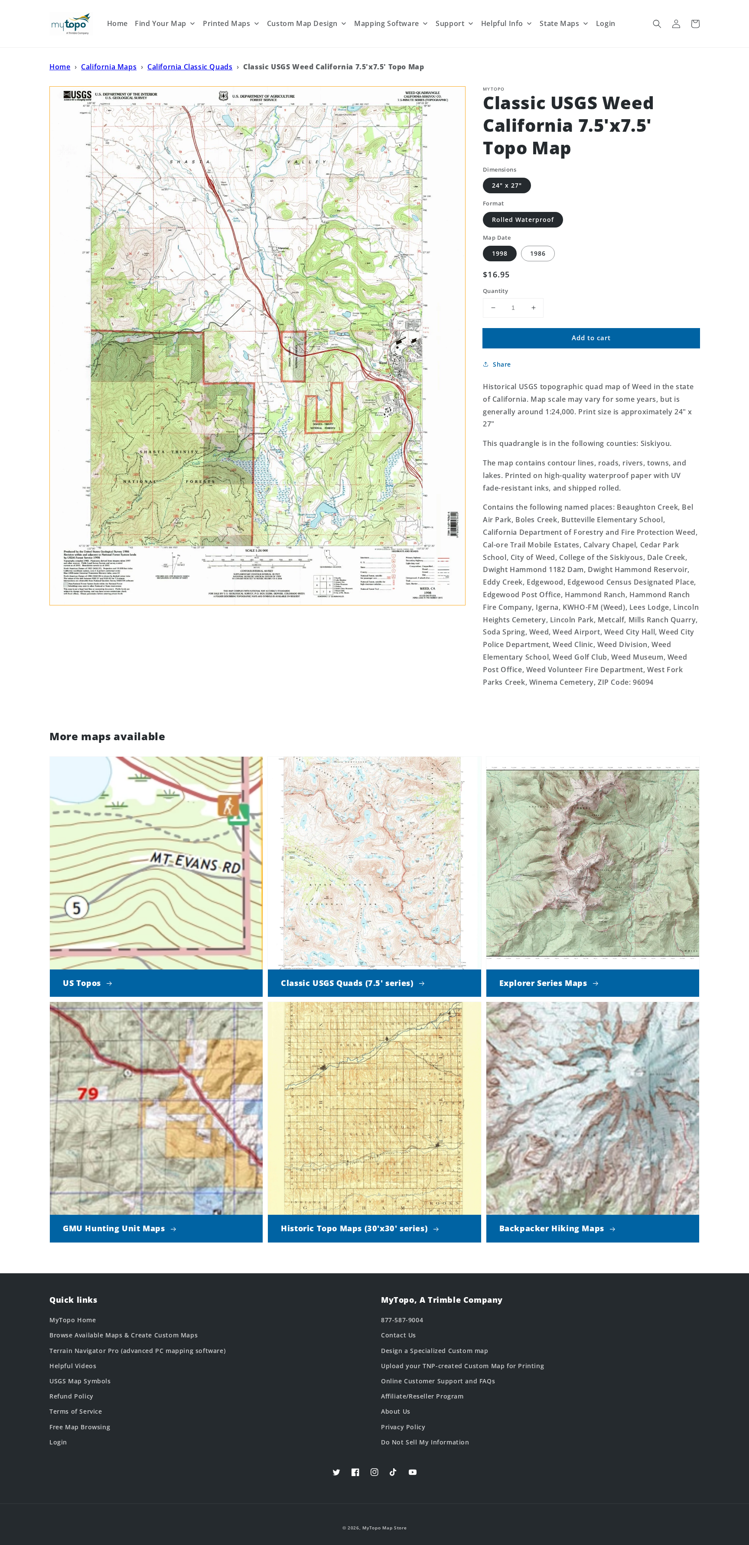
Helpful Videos (72, 1366)
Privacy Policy (403, 1427)
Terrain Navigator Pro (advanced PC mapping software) (137, 1351)
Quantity (495, 291)
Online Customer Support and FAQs (438, 1381)
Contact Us (398, 1335)
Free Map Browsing (79, 1427)
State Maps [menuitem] (559, 23)
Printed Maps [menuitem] (226, 23)
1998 (500, 253)
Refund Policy (71, 1396)
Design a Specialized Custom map (434, 1351)
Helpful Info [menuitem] (502, 23)
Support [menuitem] (450, 23)
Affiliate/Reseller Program (422, 1396)
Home (59, 67)
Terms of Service (75, 1411)
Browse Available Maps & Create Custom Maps (123, 1335)
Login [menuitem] (605, 23)
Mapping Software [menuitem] (386, 23)
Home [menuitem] (117, 23)
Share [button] (502, 364)
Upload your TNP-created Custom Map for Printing (462, 1366)
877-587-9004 (402, 1320)
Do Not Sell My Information (425, 1442)
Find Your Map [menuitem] (160, 23)
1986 (538, 253)
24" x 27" (507, 185)
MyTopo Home (72, 1320)
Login (58, 1442)
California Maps (109, 67)
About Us (395, 1411)
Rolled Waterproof (523, 219)
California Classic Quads (189, 67)
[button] (657, 23)
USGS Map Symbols (80, 1381)
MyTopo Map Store (384, 1528)
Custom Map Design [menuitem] (302, 23)
